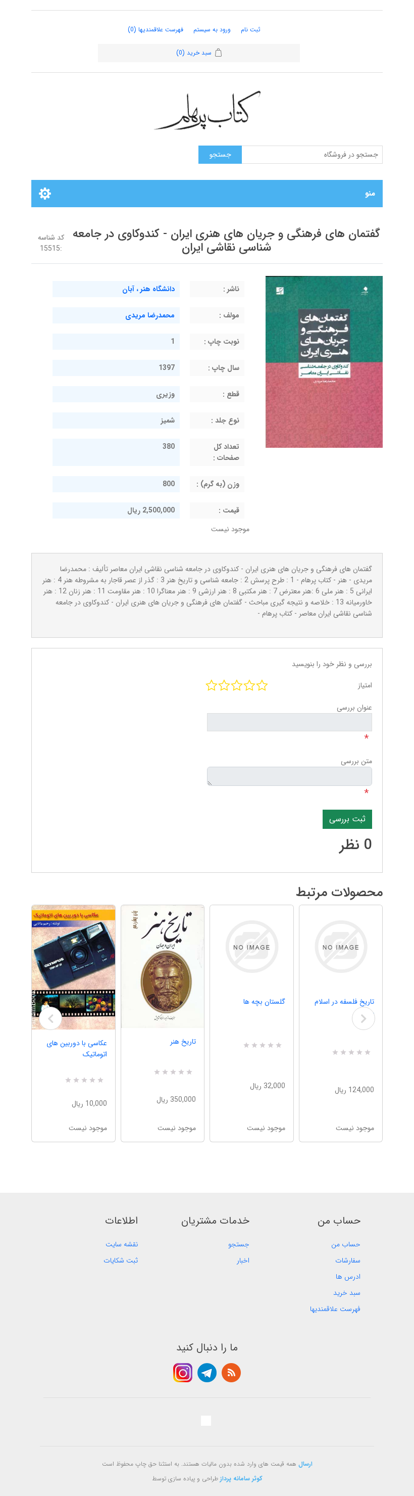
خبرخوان (231, 1372)
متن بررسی (356, 761)
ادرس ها (348, 1276)
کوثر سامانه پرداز (241, 1478)
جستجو (238, 1244)
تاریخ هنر (183, 1041)
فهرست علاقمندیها (335, 1309)
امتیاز (365, 685)
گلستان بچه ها (264, 1001)
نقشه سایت (122, 1244)
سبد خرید (346, 1292)
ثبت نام (251, 29)
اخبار (243, 1260)
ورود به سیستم (212, 29)
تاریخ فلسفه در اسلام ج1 (344, 1007)
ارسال (305, 1464)
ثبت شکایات (121, 1260)
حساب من (345, 1244)
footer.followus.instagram (182, 1372)
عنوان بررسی (354, 707)
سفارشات (347, 1260)
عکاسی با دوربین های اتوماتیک (76, 1049)
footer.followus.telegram (207, 1372)
